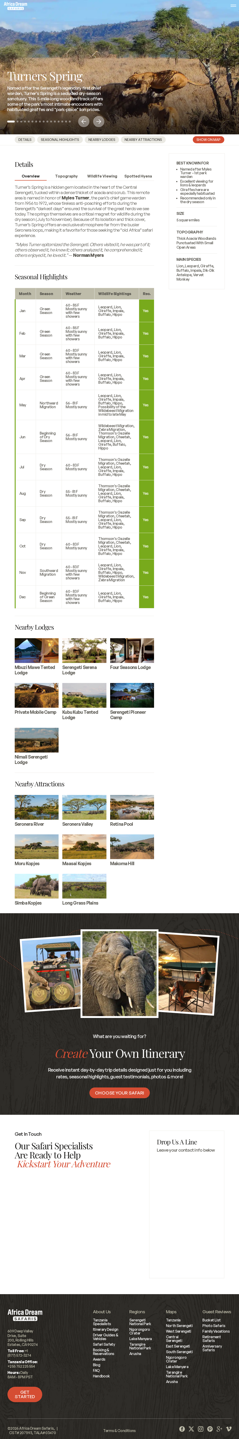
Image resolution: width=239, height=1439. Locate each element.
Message (164, 1199)
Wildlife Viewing (102, 176)
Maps (171, 1311)
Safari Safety (104, 1344)
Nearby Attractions (143, 140)
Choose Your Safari (119, 1093)
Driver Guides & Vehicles (105, 1337)
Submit (186, 1256)
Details (25, 140)
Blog (96, 1364)
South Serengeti (179, 1351)
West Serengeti (178, 1331)
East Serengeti (178, 1346)
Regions (137, 1311)
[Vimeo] (229, 1429)
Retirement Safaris (211, 1338)
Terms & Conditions (119, 1430)
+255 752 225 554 (92, 1265)
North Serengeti (179, 1325)
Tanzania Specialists (102, 1322)
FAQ (96, 1370)
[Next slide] (98, 121)
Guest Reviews (216, 1311)
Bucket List (211, 1320)
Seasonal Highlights (60, 140)
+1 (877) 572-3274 (32, 1231)
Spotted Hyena (138, 176)
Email (161, 1179)
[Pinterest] (210, 1429)
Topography (66, 176)
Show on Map (209, 140)
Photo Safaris (213, 1325)
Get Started (25, 1394)
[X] (191, 1429)
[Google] (219, 1429)
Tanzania (173, 1320)
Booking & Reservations (103, 1352)
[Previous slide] (83, 121)
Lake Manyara (140, 1338)
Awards (99, 1359)
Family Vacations (216, 1331)
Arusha (135, 1353)
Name (161, 1158)
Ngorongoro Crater (139, 1331)
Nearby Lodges (101, 140)
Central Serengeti (174, 1338)
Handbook (101, 1376)
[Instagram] (201, 1429)
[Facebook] (182, 1429)
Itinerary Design (105, 1329)
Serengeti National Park (140, 1322)
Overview (31, 176)
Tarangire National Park (140, 1346)
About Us (102, 1311)
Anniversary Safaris (212, 1348)
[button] (11, 121)
